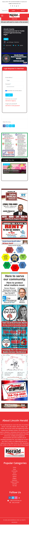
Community (14, 471)
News (6, 39)
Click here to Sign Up (10, 100)
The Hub (14, 485)
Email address (9, 77)
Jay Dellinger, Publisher (13, 42)
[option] (14, 168)
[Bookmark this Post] (4, 48)
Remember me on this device (14, 90)
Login (13, 10)
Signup (23, 10)
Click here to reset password (12, 105)
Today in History (14, 482)
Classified (14, 484)
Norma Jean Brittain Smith (11, 170)
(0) (15, 45)
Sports (14, 473)
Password (8, 84)
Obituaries (6, 164)
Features (14, 474)
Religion (14, 478)
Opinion (14, 476)
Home (14, 467)
